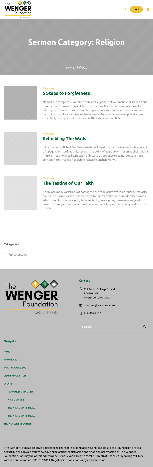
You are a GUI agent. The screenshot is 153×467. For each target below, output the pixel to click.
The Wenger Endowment (18, 424)
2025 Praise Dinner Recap (21, 416)
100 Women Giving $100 (20, 392)
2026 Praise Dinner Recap (21, 408)
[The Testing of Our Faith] (20, 192)
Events (8, 384)
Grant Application (15, 376)
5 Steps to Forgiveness (66, 93)
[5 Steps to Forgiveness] (20, 103)
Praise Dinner (15, 400)
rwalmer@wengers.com (99, 305)
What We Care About (16, 368)
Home (70, 67)
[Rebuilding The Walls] (20, 148)
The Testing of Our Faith (68, 183)
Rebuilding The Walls (64, 138)
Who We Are (10, 360)
